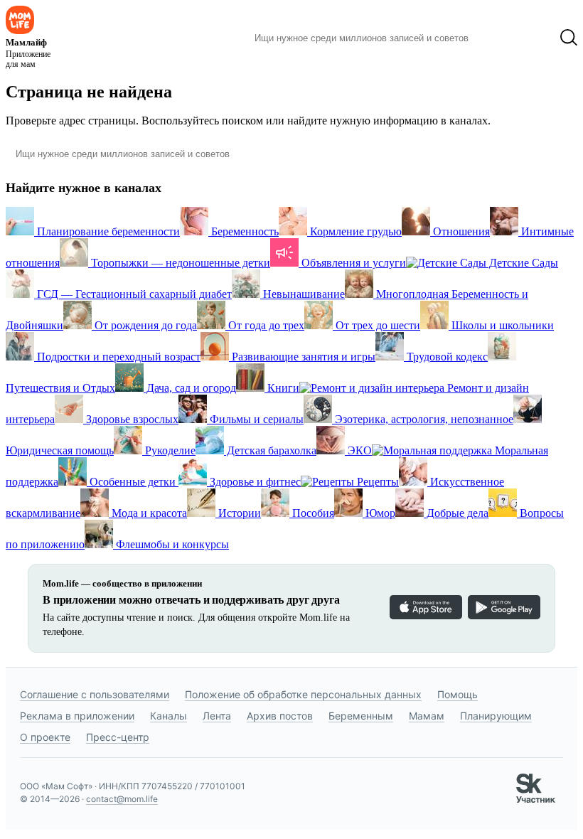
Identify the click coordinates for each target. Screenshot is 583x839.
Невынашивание (302, 294)
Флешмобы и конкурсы (171, 544)
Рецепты (376, 482)
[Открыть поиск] (568, 37)
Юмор (379, 513)
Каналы (168, 716)
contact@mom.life (122, 798)
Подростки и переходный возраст (117, 357)
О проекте (45, 737)
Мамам (426, 716)
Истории (238, 513)
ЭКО (358, 450)
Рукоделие (169, 450)
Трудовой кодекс (446, 357)
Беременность (243, 231)
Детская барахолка (270, 450)
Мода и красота (148, 513)
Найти (501, 37)
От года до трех (264, 325)
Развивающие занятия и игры (302, 357)
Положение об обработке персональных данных (303, 694)
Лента (217, 716)
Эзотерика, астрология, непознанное (422, 419)
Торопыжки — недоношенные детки (179, 263)
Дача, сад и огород (190, 388)
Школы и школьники (501, 325)
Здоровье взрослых (130, 419)
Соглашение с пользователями (94, 694)
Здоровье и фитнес (254, 482)
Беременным (360, 716)
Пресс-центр (117, 737)
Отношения (460, 231)
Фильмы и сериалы (255, 419)
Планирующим (496, 716)
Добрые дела (456, 513)
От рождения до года (144, 325)
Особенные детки (132, 482)
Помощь (457, 694)
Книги (281, 388)
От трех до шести (376, 325)
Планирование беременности (107, 231)
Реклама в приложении (77, 716)
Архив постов (280, 716)
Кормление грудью (354, 231)
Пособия (311, 513)
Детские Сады (522, 263)
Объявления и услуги (352, 263)
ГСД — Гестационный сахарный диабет (133, 294)
